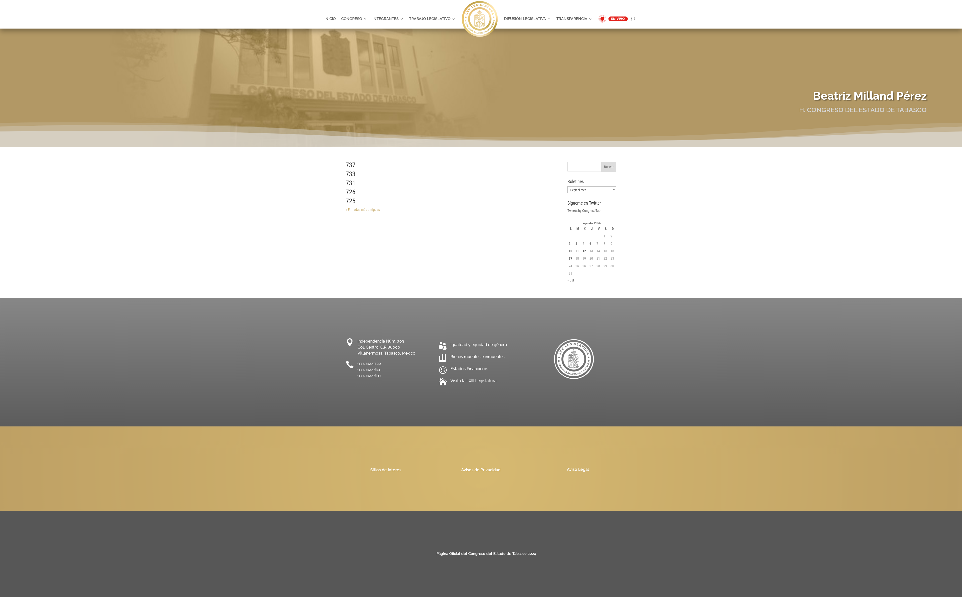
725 (350, 201)
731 (350, 183)
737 (350, 165)
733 (350, 174)
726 (350, 192)
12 (584, 251)
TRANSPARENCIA (571, 19)
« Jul (570, 280)
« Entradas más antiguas (363, 210)
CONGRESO (351, 19)
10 (570, 251)
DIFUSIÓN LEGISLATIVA (525, 19)
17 (570, 258)
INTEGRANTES (386, 19)
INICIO (330, 19)
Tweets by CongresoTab (583, 211)
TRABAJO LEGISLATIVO (429, 19)
